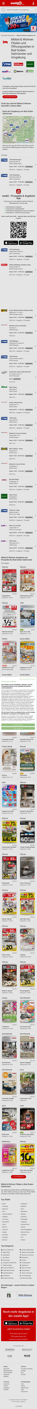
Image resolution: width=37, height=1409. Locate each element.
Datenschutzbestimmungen (27, 679)
